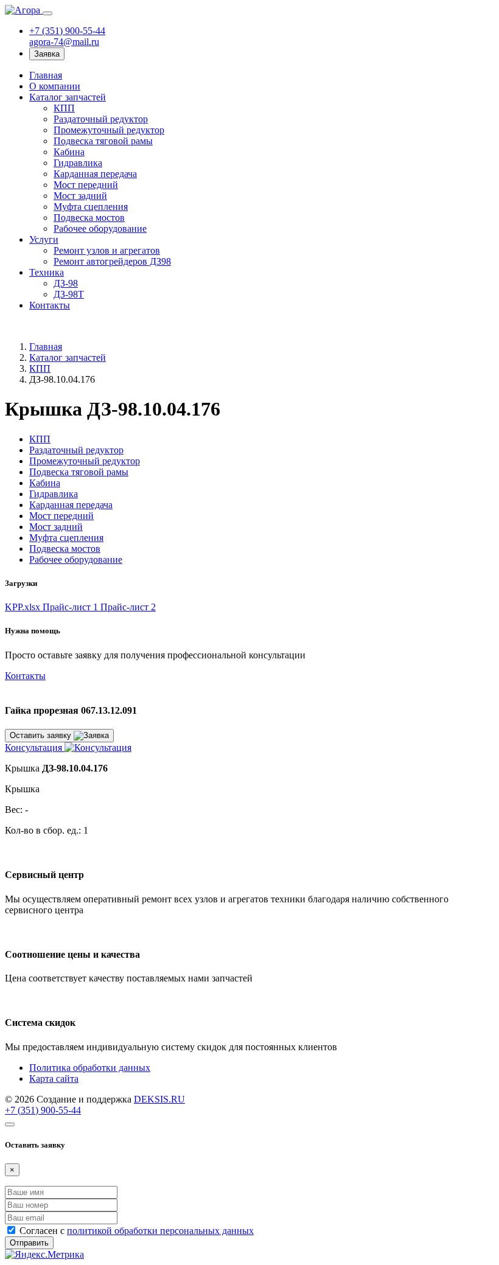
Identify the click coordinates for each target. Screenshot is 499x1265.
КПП (64, 108)
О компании (54, 86)
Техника (46, 272)
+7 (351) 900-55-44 (67, 31)
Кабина (69, 152)
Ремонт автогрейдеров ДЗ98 (112, 261)
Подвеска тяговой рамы (103, 141)
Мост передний (86, 184)
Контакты (49, 305)
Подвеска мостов (89, 217)
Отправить (29, 1242)
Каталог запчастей (67, 97)
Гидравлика (78, 163)
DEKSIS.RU (159, 1099)
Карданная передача (95, 174)
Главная (45, 75)
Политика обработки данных (89, 1067)
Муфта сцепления (91, 206)
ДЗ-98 (66, 283)
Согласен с (136, 1230)
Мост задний (80, 195)
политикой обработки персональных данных (160, 1230)
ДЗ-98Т (69, 294)
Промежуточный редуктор (109, 130)
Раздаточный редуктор (101, 119)
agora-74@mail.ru (64, 42)
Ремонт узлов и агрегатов (107, 250)
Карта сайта (54, 1078)
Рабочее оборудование (100, 228)
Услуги (43, 239)
